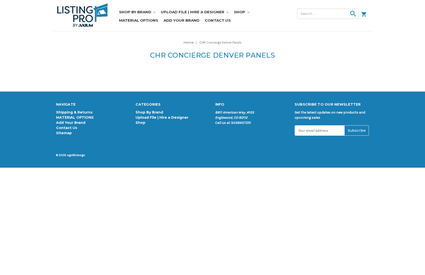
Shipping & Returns (74, 112)
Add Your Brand (181, 20)
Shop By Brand (135, 12)
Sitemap (64, 133)
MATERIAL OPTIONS (138, 20)
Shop (240, 12)
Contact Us (218, 20)
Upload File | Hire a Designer (193, 12)
